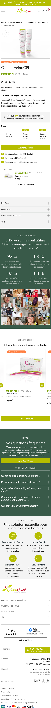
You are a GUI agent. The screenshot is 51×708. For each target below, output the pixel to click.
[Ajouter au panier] (41, 385)
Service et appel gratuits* (39, 651)
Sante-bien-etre (16, 22)
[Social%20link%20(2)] (35, 681)
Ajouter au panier (27, 184)
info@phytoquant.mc (27, 468)
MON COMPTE (7, 611)
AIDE (3, 617)
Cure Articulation (22, 176)
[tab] (25, 600)
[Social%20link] (43, 681)
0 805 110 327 (13, 2)
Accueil (4, 22)
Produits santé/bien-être (13, 600)
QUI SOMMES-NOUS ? (10, 606)
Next (47, 3)
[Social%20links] (48, 681)
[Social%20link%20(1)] (39, 681)
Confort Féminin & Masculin (35, 22)
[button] (25, 147)
